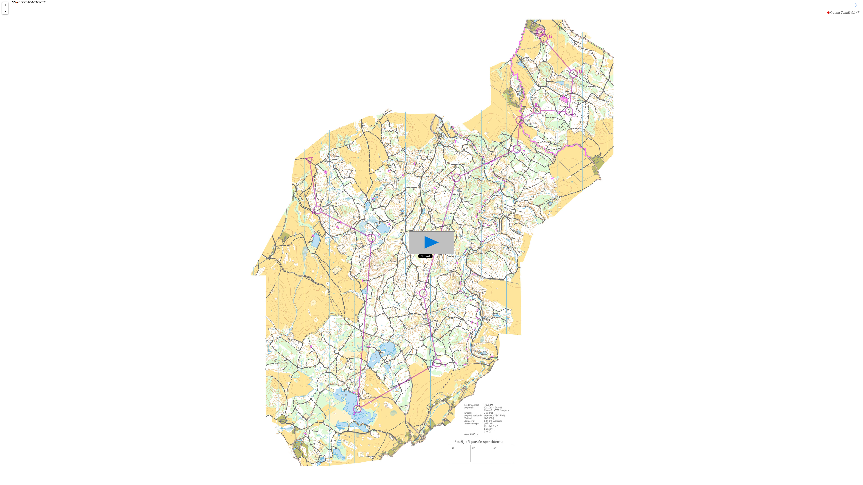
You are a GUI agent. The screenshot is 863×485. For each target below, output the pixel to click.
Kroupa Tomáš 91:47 (844, 12)
